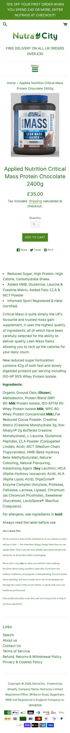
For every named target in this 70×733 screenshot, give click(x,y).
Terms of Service (16, 651)
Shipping (35, 201)
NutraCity (39, 683)
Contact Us (12, 646)
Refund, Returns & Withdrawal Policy (32, 657)
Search (8, 635)
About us (10, 640)
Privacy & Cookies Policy (23, 662)
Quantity (35, 218)
